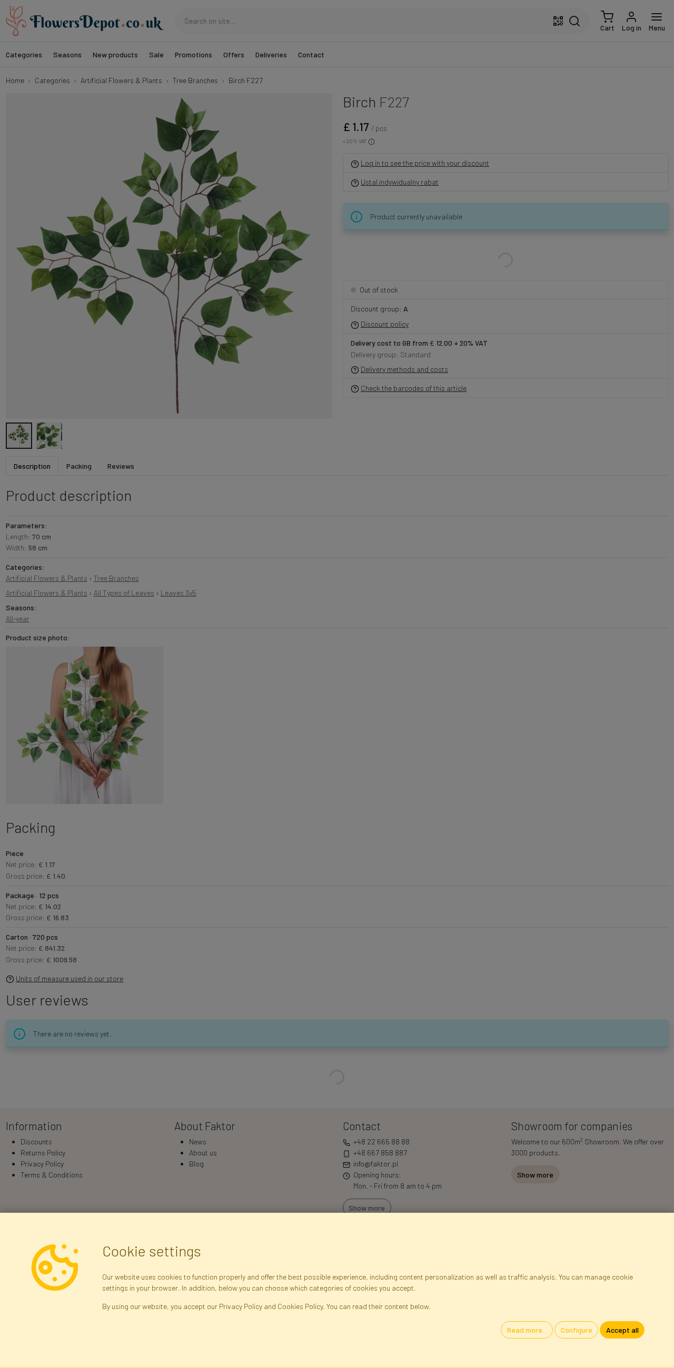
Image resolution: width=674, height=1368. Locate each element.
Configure (576, 1329)
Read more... (527, 1329)
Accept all (622, 1329)
